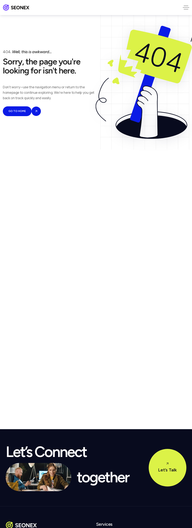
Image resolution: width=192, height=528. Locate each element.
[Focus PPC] (16, 7)
